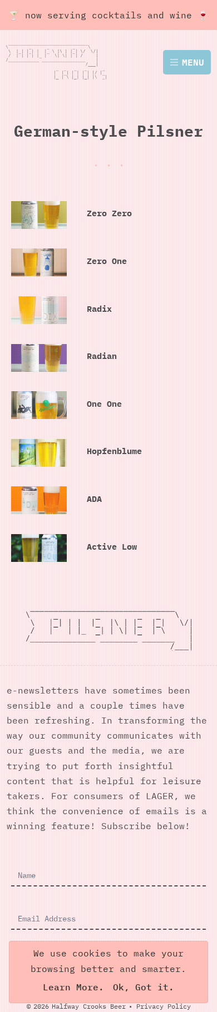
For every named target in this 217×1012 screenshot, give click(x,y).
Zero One (107, 261)
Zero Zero (109, 213)
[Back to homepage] (63, 62)
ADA (94, 498)
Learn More (70, 987)
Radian (102, 356)
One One (104, 403)
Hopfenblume (114, 451)
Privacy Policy (163, 1006)
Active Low (112, 546)
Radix (99, 308)
